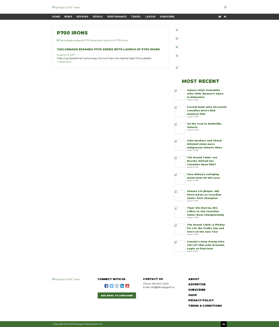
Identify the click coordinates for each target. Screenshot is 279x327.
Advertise (197, 284)
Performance (117, 16)
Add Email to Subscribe (117, 295)
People (98, 16)
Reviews (82, 16)
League (150, 16)
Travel (136, 16)
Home (56, 16)
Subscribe (167, 16)
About (193, 279)
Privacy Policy (201, 300)
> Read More (64, 61)
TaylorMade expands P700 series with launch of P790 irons (108, 49)
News (68, 16)
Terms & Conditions (205, 305)
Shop (192, 295)
